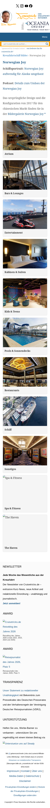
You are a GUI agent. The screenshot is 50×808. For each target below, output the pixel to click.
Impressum (13, 771)
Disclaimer (25, 781)
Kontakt (25, 771)
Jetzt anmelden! (11, 603)
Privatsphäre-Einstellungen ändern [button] (20, 787)
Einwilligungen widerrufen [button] (25, 795)
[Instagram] (22, 6)
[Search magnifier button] (47, 44)
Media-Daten (16, 776)
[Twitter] (17, 6)
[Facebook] (30, 6)
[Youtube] (26, 6)
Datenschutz (32, 776)
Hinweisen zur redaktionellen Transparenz (25, 760)
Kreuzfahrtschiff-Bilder (15, 55)
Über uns (37, 771)
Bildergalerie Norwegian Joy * (27, 114)
